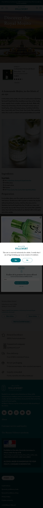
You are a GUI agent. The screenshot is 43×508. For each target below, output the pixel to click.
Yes (16, 260)
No (27, 260)
